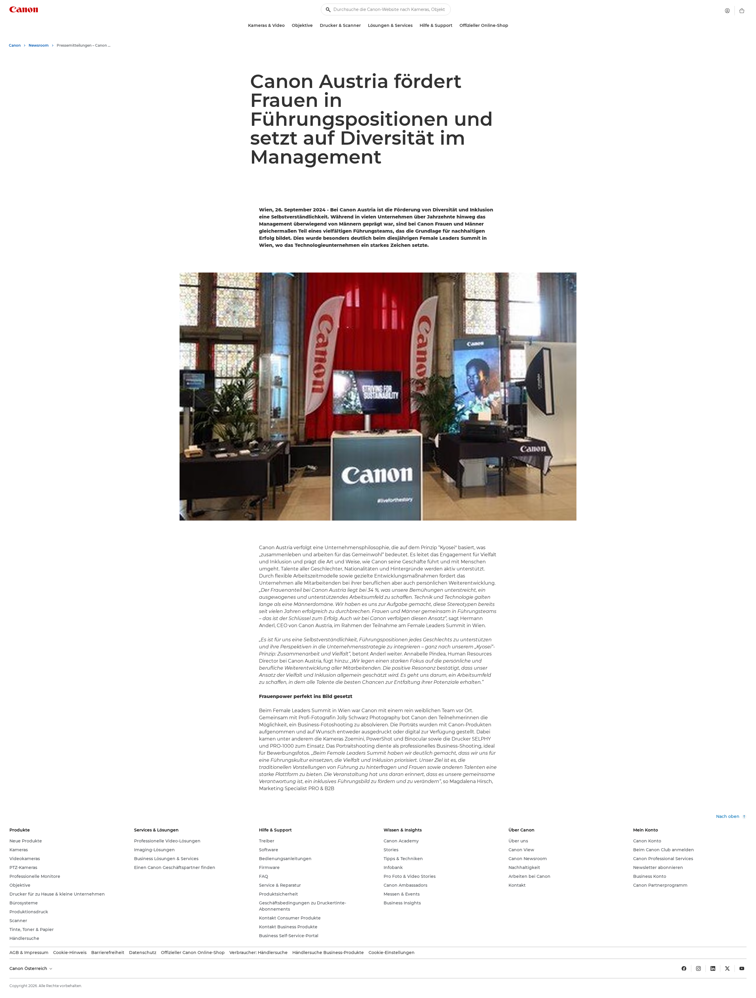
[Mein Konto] (727, 10)
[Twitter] (727, 968)
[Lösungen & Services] (415, 25)
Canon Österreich (28, 968)
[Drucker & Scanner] (363, 25)
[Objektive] (315, 25)
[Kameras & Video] (287, 25)
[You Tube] (741, 968)
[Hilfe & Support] (454, 25)
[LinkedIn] (713, 968)
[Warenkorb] (742, 10)
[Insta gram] (698, 968)
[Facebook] (684, 968)
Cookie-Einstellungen (392, 952)
